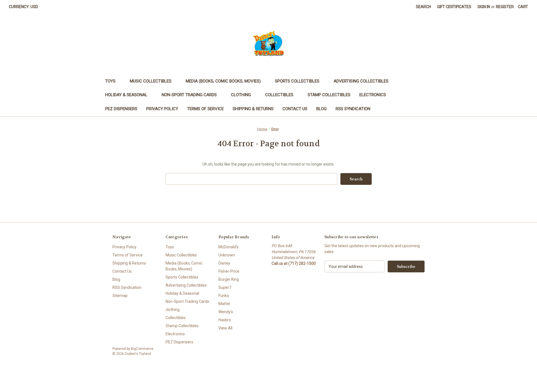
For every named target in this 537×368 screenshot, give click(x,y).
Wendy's (225, 312)
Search (423, 6)
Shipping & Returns (253, 108)
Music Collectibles (150, 81)
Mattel (224, 303)
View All (225, 328)
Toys (110, 81)
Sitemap (120, 295)
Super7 (224, 287)
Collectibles (279, 94)
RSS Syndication (353, 108)
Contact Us (294, 108)
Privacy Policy (162, 108)
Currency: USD (23, 6)
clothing (241, 94)
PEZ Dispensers (121, 108)
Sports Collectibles (297, 81)
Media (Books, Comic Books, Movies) (223, 81)
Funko (223, 295)
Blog (321, 108)
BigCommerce (142, 349)
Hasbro (224, 320)
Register (505, 6)
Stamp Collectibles (329, 94)
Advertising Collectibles (361, 81)
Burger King (228, 279)
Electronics (372, 94)
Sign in (483, 6)
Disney (224, 263)
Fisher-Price (228, 271)
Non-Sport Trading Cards (189, 94)
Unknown (226, 255)
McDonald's (228, 247)
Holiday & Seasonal (126, 94)
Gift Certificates (454, 6)
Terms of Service (205, 108)
